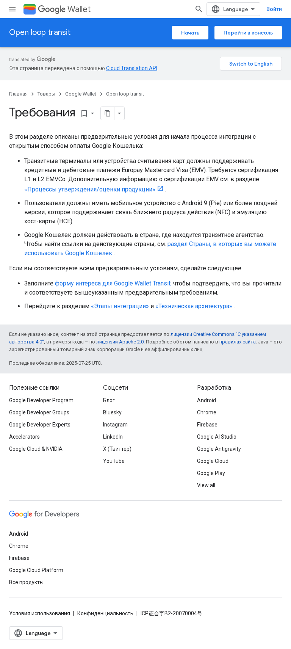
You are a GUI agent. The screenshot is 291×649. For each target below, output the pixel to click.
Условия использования (39, 613)
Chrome (206, 412)
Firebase (207, 425)
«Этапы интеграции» (120, 306)
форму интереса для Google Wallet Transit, (113, 283)
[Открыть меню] (12, 9)
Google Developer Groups (39, 412)
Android (206, 400)
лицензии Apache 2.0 (120, 342)
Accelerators (24, 437)
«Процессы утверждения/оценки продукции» (89, 189)
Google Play (211, 473)
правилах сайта (237, 342)
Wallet (79, 9)
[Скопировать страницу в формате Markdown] (107, 113)
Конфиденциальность (105, 613)
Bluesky (112, 412)
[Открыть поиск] (198, 9)
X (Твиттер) (117, 449)
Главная (18, 94)
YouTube (114, 461)
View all (206, 485)
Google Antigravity (219, 449)
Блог (109, 400)
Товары (46, 94)
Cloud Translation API (131, 68)
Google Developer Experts (39, 425)
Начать (190, 32)
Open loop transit (39, 32)
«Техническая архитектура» (193, 306)
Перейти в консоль (248, 32)
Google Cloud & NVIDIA (36, 449)
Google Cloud (212, 461)
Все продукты (26, 582)
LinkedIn (113, 437)
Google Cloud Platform (36, 570)
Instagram (115, 425)
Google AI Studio (216, 437)
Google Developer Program (41, 400)
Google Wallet (80, 94)
